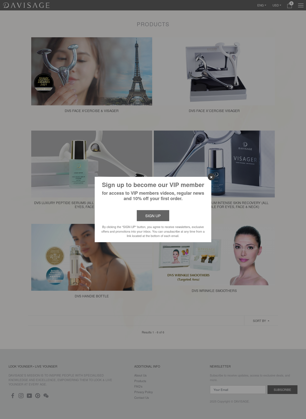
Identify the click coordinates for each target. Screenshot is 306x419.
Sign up (153, 215)
